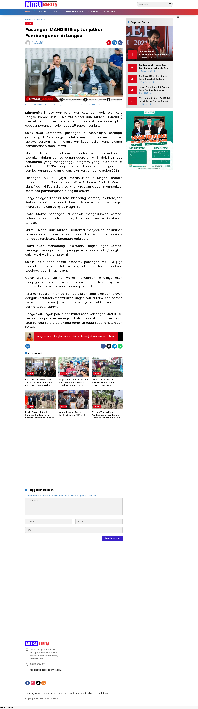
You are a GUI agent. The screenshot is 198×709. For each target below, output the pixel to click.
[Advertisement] (74, 454)
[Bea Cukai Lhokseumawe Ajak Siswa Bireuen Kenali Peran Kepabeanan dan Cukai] (40, 367)
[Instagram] (33, 683)
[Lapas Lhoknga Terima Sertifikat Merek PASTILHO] (73, 399)
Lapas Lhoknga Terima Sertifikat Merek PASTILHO (71, 413)
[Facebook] (103, 346)
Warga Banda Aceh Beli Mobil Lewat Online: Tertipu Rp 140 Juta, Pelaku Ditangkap (154, 99)
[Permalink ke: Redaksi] (28, 42)
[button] (170, 4)
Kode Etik (61, 693)
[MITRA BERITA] (41, 4)
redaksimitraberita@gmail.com (46, 669)
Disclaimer (102, 693)
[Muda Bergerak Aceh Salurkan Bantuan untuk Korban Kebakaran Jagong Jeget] (40, 399)
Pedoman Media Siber (81, 693)
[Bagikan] (120, 42)
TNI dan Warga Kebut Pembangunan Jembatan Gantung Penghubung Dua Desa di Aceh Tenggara (106, 415)
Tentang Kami (32, 693)
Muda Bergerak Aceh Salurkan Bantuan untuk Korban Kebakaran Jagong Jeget (39, 415)
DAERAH (29, 24)
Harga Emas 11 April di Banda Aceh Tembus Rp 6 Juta (154, 88)
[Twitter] (108, 346)
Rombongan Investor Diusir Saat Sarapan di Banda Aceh (154, 66)
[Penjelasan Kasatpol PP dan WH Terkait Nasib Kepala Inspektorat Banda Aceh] (73, 367)
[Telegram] (114, 346)
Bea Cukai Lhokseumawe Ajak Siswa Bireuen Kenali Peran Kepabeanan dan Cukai (38, 382)
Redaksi (35, 42)
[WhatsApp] (120, 346)
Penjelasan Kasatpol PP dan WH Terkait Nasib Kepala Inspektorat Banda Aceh (73, 382)
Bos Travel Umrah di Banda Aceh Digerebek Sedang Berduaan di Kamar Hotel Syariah (153, 77)
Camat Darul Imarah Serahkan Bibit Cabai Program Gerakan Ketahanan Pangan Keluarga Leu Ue (107, 382)
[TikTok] (38, 683)
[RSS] (43, 683)
